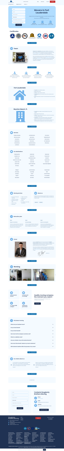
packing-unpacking (48, 57)
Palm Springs (17, 171)
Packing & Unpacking (17, 135)
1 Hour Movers (47, 135)
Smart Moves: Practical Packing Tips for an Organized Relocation (27, 443)
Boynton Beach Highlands (47, 163)
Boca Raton (32, 177)
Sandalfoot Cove (17, 156)
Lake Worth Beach (47, 173)
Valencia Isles (47, 154)
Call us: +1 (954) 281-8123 (32, 67)
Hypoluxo (17, 175)
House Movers (17, 139)
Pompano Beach (34, 440)
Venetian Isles (32, 154)
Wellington (33, 441)
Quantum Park (32, 156)
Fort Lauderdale (47, 175)
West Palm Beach (47, 177)
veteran (35, 53)
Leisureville (26, 438)
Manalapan (17, 173)
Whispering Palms (17, 154)
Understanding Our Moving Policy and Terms (12, 443)
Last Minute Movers (32, 135)
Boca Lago (17, 165)
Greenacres (32, 175)
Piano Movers (34, 433)
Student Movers (18, 434)
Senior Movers (32, 137)
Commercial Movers (32, 144)
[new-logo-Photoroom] (11, 1)
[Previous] (9, 275)
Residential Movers (47, 137)
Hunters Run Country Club (17, 159)
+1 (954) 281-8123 (25, 1)
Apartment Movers (32, 139)
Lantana (32, 173)
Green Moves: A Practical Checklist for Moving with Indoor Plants (20, 443)
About (21, 417)
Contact (22, 418)
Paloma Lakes (26, 439)
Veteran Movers (47, 139)
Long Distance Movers (32, 142)
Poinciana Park (47, 156)
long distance (39, 58)
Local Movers (17, 144)
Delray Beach (17, 177)
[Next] (55, 275)
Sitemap (22, 419)
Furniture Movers (17, 142)
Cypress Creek (17, 161)
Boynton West (17, 163)
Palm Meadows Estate (51, 439)
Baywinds (32, 165)
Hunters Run (32, 159)
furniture (39, 53)
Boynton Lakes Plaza (32, 163)
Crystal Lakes (32, 161)
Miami (47, 171)
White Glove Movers (17, 137)
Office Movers (47, 142)
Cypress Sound (47, 159)
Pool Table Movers (43, 433)
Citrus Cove (47, 161)
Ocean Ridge (32, 171)
